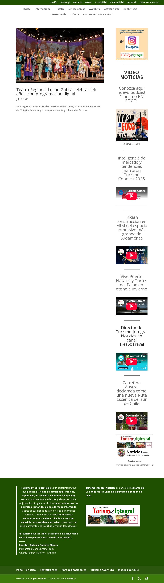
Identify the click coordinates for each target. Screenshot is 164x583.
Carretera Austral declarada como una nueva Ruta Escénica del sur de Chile (131, 393)
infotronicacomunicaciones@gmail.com (134, 464)
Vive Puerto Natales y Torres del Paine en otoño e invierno (131, 282)
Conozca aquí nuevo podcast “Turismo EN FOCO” (132, 94)
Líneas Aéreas (76, 9)
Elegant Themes (37, 578)
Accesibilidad (101, 2)
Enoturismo (130, 9)
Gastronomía (58, 14)
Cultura (74, 14)
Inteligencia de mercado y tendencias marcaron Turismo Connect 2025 (131, 168)
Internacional (43, 9)
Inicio (27, 9)
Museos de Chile (128, 570)
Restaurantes (48, 570)
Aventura (94, 9)
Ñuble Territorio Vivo (149, 2)
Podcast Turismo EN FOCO (98, 14)
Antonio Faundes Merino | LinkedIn (37, 552)
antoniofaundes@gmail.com (39, 548)
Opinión (53, 2)
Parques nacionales (74, 570)
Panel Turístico (26, 570)
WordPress (70, 578)
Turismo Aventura (102, 570)
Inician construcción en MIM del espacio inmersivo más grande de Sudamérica (131, 227)
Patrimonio (132, 2)
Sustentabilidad (117, 2)
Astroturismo (111, 9)
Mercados (77, 2)
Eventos (88, 2)
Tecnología (65, 2)
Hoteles (60, 9)
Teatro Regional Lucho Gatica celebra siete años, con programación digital (57, 92)
